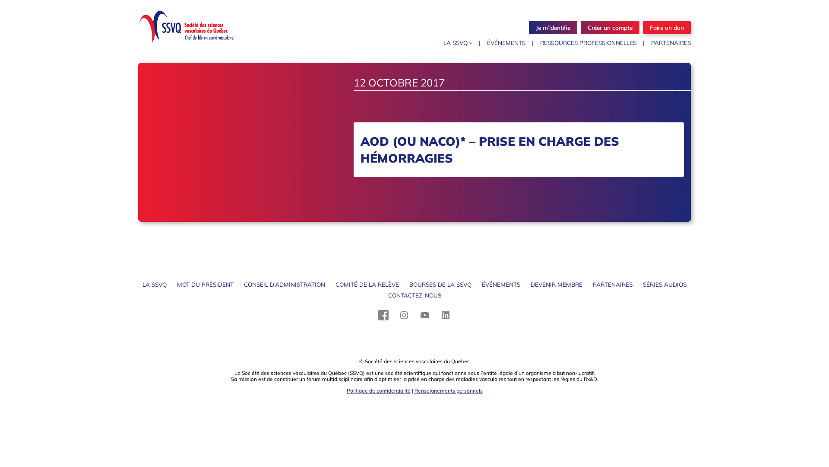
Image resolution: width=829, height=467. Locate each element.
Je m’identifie (553, 27)
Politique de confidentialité (379, 390)
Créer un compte (610, 27)
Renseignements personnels (448, 390)
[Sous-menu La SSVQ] (470, 43)
